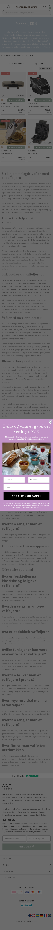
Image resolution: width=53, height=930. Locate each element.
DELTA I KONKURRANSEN (26, 496)
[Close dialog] (50, 422)
